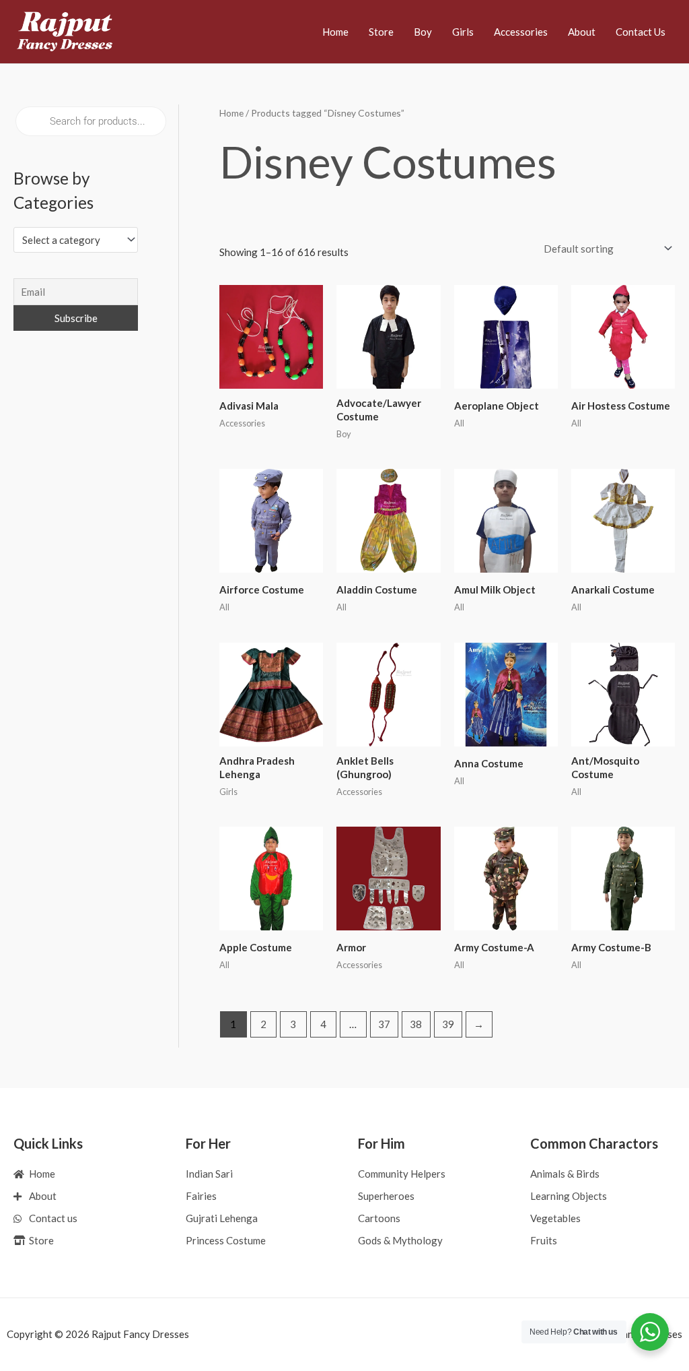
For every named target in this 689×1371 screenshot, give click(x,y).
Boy (423, 32)
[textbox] (69, 240)
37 (384, 1024)
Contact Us (640, 32)
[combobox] (75, 239)
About (581, 32)
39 (448, 1024)
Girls (463, 32)
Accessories (521, 32)
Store (381, 32)
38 (416, 1024)
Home (335, 32)
